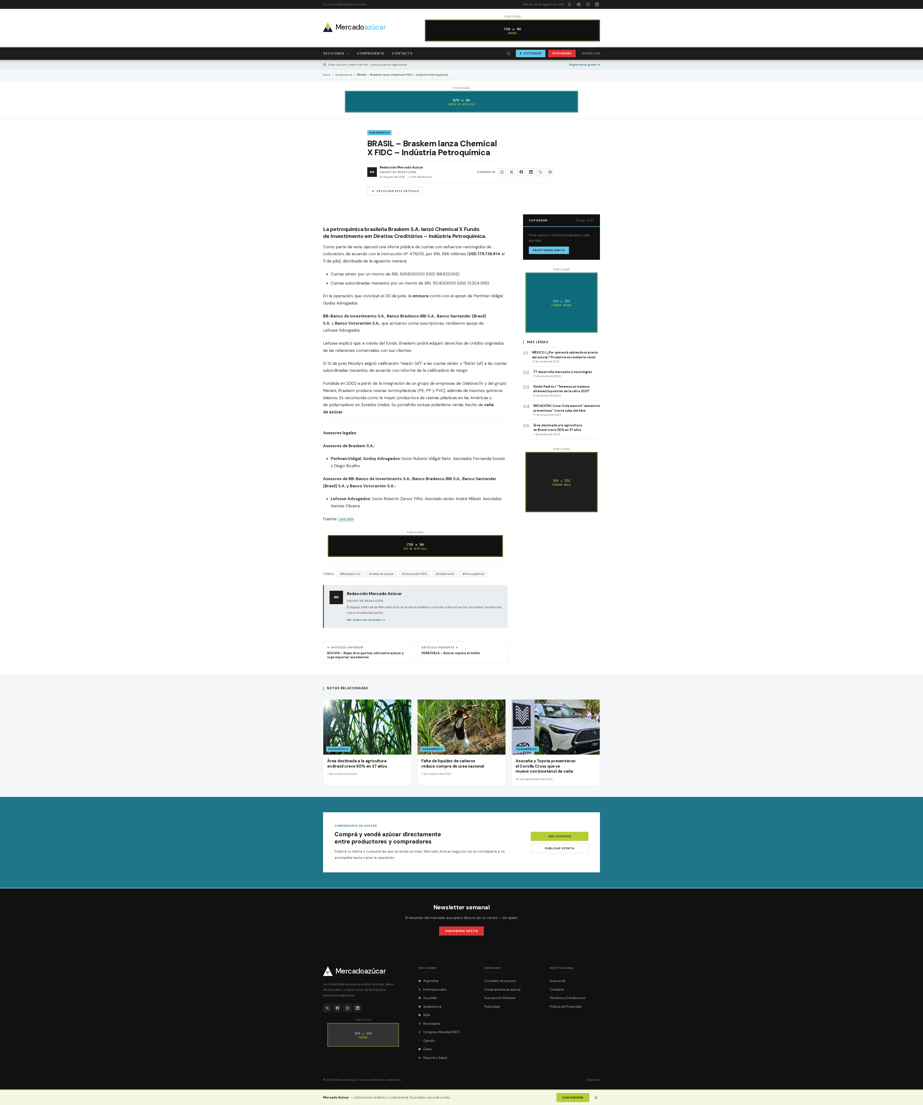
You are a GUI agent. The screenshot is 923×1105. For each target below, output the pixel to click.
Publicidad (492, 1007)
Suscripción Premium (500, 998)
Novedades (431, 1024)
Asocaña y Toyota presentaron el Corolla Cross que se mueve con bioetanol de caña (545, 766)
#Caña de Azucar (381, 574)
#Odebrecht (445, 574)
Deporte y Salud (435, 1058)
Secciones (334, 53)
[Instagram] (588, 4)
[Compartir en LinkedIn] (531, 172)
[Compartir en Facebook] (521, 172)
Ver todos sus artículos (366, 620)
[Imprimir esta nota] (550, 172)
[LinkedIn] (597, 4)
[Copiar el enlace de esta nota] (540, 172)
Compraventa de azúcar (502, 989)
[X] (569, 4)
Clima (427, 1049)
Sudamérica (343, 75)
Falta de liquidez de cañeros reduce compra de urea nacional (452, 763)
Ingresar (591, 53)
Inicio (326, 75)
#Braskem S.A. (350, 574)
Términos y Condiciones (567, 998)
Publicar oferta (559, 848)
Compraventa (370, 53)
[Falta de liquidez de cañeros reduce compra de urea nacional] (461, 742)
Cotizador (531, 53)
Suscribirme (572, 1097)
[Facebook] (578, 4)
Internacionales (435, 989)
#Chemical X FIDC (414, 574)
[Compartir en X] (511, 172)
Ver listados (559, 836)
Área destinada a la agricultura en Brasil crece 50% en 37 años (357, 763)
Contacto (402, 53)
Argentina (430, 981)
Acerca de (557, 981)
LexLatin (346, 518)
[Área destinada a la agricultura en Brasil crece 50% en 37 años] (367, 742)
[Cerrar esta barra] (596, 1097)
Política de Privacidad (565, 1007)
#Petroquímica (473, 574)
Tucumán (430, 998)
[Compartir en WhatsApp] (502, 172)
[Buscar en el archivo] (509, 54)
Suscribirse (561, 53)
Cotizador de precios (500, 981)
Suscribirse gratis (461, 931)
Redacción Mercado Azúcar (401, 167)
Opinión (429, 1041)
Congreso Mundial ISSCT (441, 1032)
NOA (426, 1015)
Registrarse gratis (584, 65)
